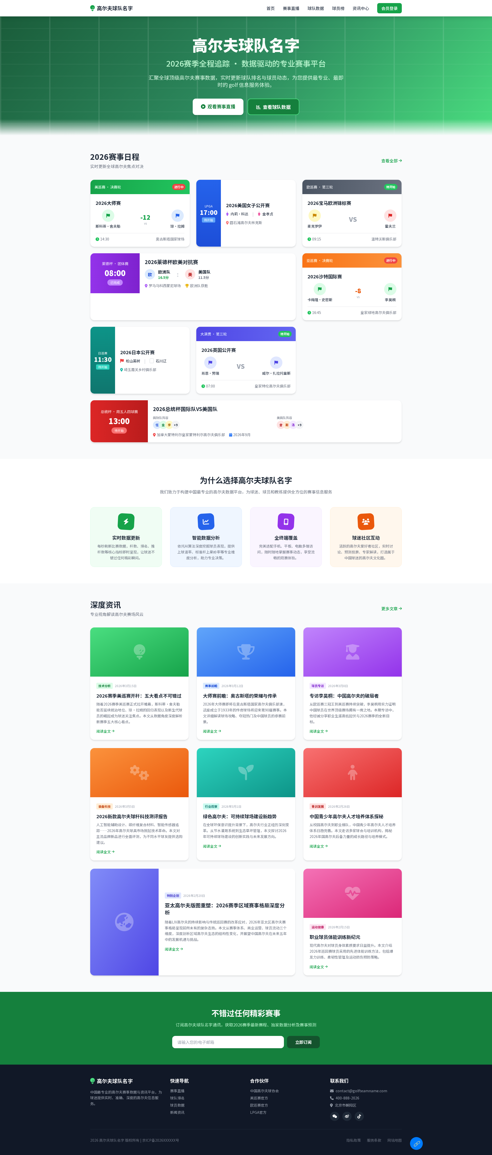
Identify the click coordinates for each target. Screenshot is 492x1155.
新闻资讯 (177, 1112)
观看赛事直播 (221, 106)
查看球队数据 (277, 106)
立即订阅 (303, 1042)
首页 (270, 8)
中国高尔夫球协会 (264, 1090)
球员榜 (338, 8)
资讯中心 (361, 8)
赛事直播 (291, 8)
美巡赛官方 (259, 1097)
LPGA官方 (258, 1112)
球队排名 (177, 1097)
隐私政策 (353, 1140)
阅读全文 (103, 731)
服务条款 (374, 1140)
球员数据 (177, 1105)
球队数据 (316, 8)
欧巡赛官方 (259, 1105)
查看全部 (389, 161)
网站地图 (394, 1140)
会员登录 (389, 8)
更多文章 (389, 608)
